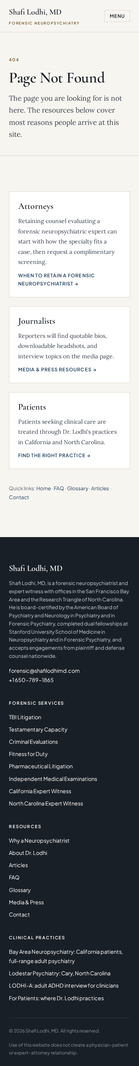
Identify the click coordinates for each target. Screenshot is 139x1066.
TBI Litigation (25, 717)
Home (43, 488)
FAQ (59, 488)
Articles (100, 488)
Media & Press (26, 902)
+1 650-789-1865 (31, 679)
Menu (117, 16)
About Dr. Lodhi (28, 852)
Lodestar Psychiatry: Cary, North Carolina (59, 973)
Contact (19, 497)
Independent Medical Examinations (53, 778)
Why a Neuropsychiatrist (39, 840)
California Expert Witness (40, 791)
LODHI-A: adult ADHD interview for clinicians (64, 985)
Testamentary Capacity (38, 729)
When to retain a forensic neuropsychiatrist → (56, 279)
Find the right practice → (54, 455)
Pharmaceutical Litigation (41, 766)
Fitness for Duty (28, 753)
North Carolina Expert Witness (46, 803)
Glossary (77, 488)
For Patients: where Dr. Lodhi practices (56, 998)
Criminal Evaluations (33, 741)
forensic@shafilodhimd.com (44, 670)
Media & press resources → (57, 369)
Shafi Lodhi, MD (44, 16)
